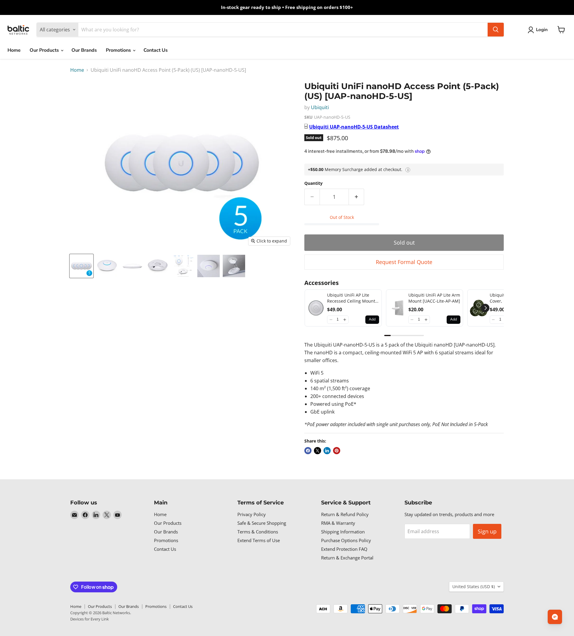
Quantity (313, 183)
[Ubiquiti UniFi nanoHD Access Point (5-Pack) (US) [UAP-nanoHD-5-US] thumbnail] (81, 266)
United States (473, 586)
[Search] (496, 29)
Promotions (119, 50)
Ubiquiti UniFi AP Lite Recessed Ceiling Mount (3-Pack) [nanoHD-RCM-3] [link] (352, 298)
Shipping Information (343, 532)
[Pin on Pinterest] (336, 450)
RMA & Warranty (338, 523)
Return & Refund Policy (345, 514)
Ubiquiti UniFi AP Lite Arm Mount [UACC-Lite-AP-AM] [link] (434, 298)
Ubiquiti (320, 107)
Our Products (45, 50)
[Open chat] (555, 617)
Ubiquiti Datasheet (354, 126)
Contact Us (156, 50)
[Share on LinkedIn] (327, 450)
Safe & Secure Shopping (261, 523)
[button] (330, 320)
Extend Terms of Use (258, 540)
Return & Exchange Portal (347, 558)
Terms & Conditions (257, 532)
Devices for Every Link (89, 619)
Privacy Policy (251, 514)
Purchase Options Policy (346, 540)
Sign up (487, 531)
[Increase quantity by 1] (356, 197)
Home (14, 50)
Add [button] (372, 319)
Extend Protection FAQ (344, 549)
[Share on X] (317, 450)
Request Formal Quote (404, 262)
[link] (316, 308)
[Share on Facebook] (308, 450)
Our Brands (84, 50)
